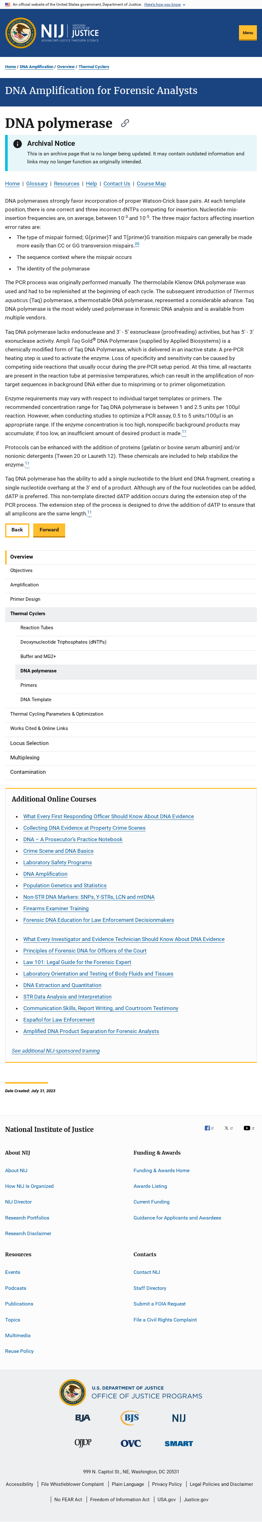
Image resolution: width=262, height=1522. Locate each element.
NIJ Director (18, 1202)
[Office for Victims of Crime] (131, 1448)
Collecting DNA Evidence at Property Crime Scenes (84, 828)
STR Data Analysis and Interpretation (67, 996)
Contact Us (117, 183)
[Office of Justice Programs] (20, 33)
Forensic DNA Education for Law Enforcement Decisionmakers (98, 920)
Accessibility (19, 1484)
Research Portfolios (27, 1218)
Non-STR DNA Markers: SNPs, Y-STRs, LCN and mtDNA (89, 897)
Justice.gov (196, 1499)
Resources (67, 183)
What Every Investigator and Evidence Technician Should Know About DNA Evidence (124, 939)
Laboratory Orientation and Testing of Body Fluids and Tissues (98, 973)
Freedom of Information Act (120, 1499)
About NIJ (16, 1170)
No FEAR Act (68, 1499)
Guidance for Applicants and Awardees (177, 1218)
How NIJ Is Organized (29, 1186)
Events (12, 1272)
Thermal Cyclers (94, 66)
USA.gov (167, 1499)
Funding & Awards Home (161, 1170)
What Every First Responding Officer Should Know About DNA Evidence (108, 816)
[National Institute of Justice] (179, 1423)
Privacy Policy (167, 1484)
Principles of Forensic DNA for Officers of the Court (85, 950)
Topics (12, 1319)
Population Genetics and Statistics (65, 885)
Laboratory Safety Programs (57, 862)
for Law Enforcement (59, 1019)
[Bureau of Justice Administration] (82, 1423)
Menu (248, 32)
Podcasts (15, 1288)
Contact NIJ (147, 1272)
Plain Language (128, 1484)
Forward (49, 530)
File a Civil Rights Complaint (165, 1319)
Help (91, 183)
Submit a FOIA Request (160, 1304)
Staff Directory (150, 1288)
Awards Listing (150, 1186)
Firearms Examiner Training (56, 908)
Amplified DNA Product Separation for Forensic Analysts (91, 1031)
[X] (231, 1133)
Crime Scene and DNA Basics (58, 851)
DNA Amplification (36, 66)
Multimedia (18, 1335)
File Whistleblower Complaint (72, 1484)
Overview (66, 66)
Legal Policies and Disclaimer (221, 1484)
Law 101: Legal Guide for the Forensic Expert (77, 962)
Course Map (151, 183)
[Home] (70, 33)
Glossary (37, 183)
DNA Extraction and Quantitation (62, 985)
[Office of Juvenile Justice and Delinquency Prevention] (83, 1448)
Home (10, 66)
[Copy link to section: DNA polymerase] (122, 122)
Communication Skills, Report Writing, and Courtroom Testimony (100, 1008)
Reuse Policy (19, 1351)
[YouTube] (250, 1133)
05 (137, 243)
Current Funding (152, 1202)
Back (17, 530)
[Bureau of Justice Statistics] (130, 1426)
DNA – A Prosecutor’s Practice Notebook (73, 839)
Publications (19, 1304)
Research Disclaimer (28, 1233)
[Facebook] (212, 1133)
